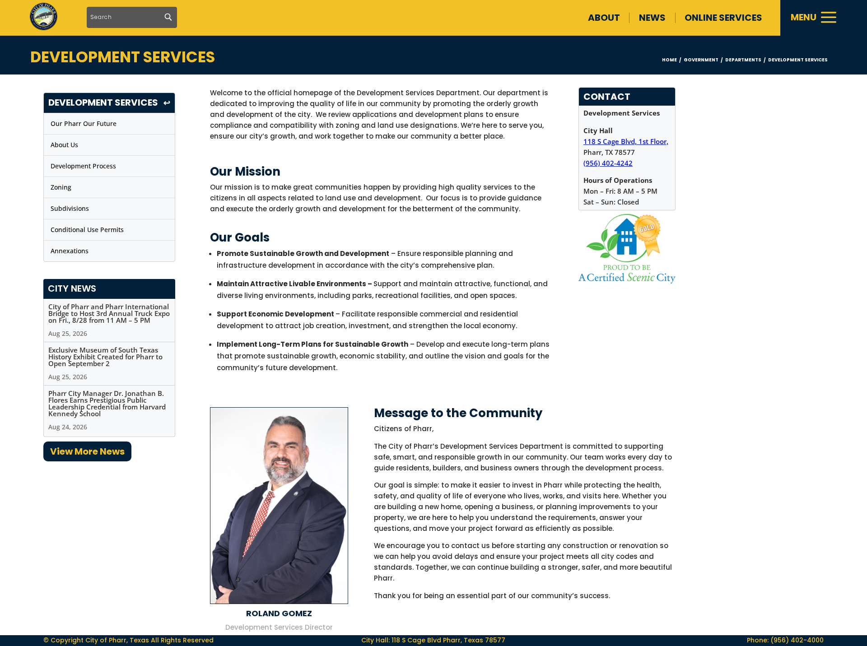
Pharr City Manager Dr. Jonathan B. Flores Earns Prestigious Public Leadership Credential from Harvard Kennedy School (107, 403)
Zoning (61, 187)
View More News (87, 451)
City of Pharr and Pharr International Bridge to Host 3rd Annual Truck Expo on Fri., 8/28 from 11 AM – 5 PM (109, 313)
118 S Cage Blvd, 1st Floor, (625, 141)
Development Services (103, 103)
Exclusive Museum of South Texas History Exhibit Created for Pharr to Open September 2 (105, 356)
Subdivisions (70, 208)
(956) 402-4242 (608, 162)
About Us (64, 144)
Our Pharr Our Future (84, 123)
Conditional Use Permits (87, 229)
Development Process (83, 166)
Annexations (70, 250)
